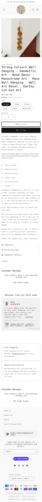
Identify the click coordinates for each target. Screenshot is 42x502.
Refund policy (31, 493)
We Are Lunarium (17, 493)
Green (16, 104)
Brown (15, 108)
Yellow (26, 104)
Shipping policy (14, 499)
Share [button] (5, 261)
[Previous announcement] (3, 2)
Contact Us (8, 415)
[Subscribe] (36, 451)
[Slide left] (17, 61)
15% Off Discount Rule (13, 424)
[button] (4, 9)
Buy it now (21, 130)
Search (6, 419)
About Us (7, 411)
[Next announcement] (38, 2)
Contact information (29, 499)
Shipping (4, 97)
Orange (6, 104)
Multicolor (26, 108)
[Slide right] (25, 61)
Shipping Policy (19, 354)
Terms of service (28, 496)
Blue (5, 108)
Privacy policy (15, 496)
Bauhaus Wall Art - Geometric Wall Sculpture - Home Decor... (23, 325)
